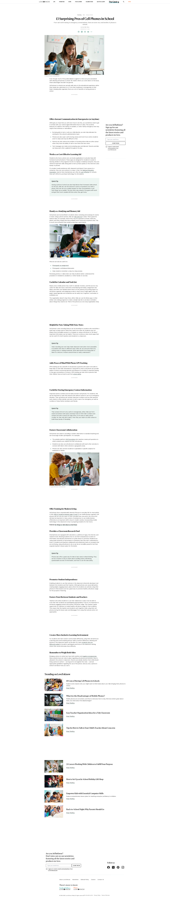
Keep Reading (70, 688)
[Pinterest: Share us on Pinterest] (85, 32)
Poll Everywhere (71, 439)
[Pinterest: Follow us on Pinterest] (118, 867)
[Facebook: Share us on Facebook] (78, 32)
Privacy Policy (97, 895)
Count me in (115, 143)
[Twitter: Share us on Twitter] (81, 32)
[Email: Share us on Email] (88, 32)
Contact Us (101, 879)
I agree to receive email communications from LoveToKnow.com (113, 148)
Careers (93, 879)
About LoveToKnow (64, 879)
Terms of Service (106, 895)
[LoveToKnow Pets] (79, 888)
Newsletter (75, 879)
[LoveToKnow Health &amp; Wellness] (64, 888)
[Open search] (123, 2)
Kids (84, 14)
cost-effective (85, 172)
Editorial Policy (85, 879)
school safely (77, 374)
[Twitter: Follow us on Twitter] (113, 867)
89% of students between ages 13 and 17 (66, 514)
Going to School (89, 14)
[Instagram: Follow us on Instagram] (123, 867)
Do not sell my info (88, 895)
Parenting (79, 14)
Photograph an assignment (60, 265)
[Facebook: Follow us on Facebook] (108, 867)
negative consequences (89, 656)
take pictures (78, 216)
